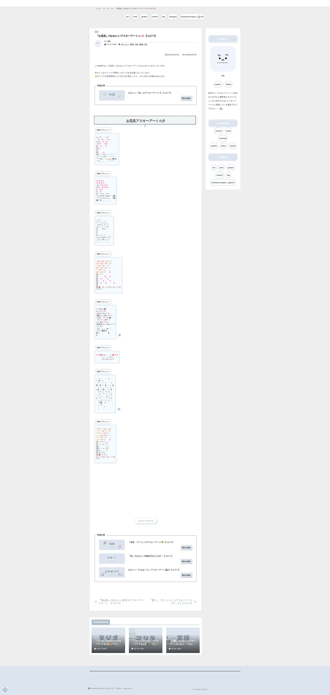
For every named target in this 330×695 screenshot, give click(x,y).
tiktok (228, 84)
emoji (228, 131)
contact (154, 17)
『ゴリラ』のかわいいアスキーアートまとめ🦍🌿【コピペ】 (145, 644)
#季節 (132, 44)
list (127, 17)
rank (135, 17)
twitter (218, 84)
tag (163, 17)
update (144, 17)
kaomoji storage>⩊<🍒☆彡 (192, 17)
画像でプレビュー (103, 130)
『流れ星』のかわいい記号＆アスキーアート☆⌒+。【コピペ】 (121, 602)
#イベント (125, 44)
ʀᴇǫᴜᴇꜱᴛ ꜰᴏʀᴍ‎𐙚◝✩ (145, 521)
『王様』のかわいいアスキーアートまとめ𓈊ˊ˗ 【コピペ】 (183, 644)
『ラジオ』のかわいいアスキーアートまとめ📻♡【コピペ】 (108, 644)
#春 (136, 44)
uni (108, 41)
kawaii (233, 146)
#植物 (141, 44)
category (173, 17)
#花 (145, 44)
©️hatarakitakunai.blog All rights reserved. (110, 688)
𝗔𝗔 (97, 32)
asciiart (218, 131)
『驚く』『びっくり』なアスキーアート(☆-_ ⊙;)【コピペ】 (171, 602)
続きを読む (186, 98)
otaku (223, 146)
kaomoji (223, 138)
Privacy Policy (200, 689)
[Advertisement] (146, 497)
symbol (214, 146)
